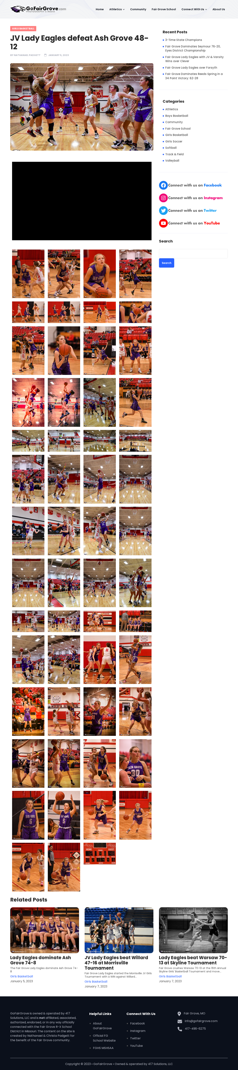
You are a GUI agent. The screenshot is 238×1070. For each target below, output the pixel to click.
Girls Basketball (23, 28)
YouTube (136, 1046)
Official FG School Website (104, 1038)
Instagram (137, 1031)
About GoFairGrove (102, 1025)
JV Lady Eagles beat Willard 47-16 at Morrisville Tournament (116, 963)
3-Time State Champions (183, 40)
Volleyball (172, 161)
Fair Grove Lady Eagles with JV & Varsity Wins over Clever (194, 59)
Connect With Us (192, 9)
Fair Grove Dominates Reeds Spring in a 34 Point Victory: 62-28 (194, 76)
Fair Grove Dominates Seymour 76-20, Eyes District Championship (193, 48)
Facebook (137, 1023)
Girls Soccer (173, 141)
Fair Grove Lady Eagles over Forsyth (191, 68)
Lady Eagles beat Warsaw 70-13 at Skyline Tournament (193, 960)
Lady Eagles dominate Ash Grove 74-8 (40, 960)
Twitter (135, 1038)
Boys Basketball (176, 116)
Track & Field (174, 154)
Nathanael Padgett (27, 55)
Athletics (115, 9)
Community (138, 9)
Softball (171, 148)
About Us (219, 9)
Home (100, 9)
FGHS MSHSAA (103, 1048)
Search (166, 241)
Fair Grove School (164, 9)
